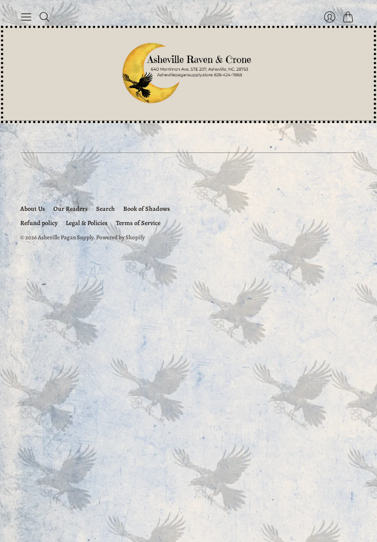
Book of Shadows (146, 208)
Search (105, 208)
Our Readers (70, 208)
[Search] (44, 17)
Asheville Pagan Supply (65, 237)
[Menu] (26, 17)
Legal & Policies (87, 223)
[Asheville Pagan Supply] (188, 74)
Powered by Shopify (120, 237)
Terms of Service (138, 223)
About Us (32, 208)
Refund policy (38, 223)
